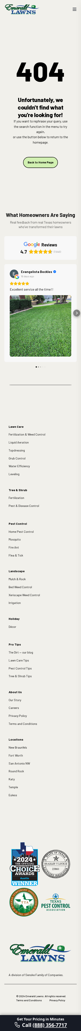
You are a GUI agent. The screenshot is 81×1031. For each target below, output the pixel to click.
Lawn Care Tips (19, 660)
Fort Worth (16, 755)
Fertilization (16, 498)
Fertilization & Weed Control (27, 434)
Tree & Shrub (18, 490)
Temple (13, 787)
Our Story (15, 700)
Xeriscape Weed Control (24, 595)
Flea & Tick (16, 555)
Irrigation (15, 603)
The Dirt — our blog (21, 652)
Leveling (14, 474)
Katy (12, 779)
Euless (13, 795)
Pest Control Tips (20, 668)
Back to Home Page (40, 162)
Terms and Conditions (23, 723)
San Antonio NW (19, 763)
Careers (14, 708)
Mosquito (15, 539)
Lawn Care (16, 426)
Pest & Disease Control (24, 506)
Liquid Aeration (19, 442)
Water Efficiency (19, 466)
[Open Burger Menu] (74, 9)
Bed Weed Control (20, 587)
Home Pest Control (21, 531)
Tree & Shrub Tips (20, 676)
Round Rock (16, 771)
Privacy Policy (18, 716)
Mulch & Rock (17, 579)
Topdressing (17, 450)
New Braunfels (18, 747)
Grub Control (17, 458)
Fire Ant (14, 547)
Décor (12, 626)
